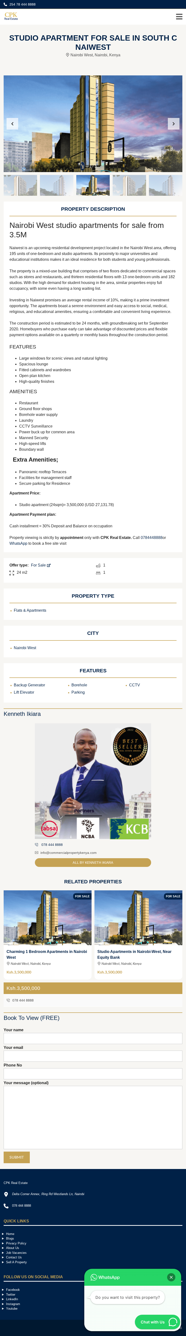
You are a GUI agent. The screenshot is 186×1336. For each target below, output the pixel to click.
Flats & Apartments (30, 610)
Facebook (13, 1290)
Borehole (79, 685)
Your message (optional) (26, 1083)
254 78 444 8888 (22, 4)
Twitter (10, 1294)
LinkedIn (12, 1299)
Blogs (10, 1238)
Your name (13, 1030)
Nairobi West (25, 648)
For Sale (39, 565)
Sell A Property (16, 1262)
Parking (78, 692)
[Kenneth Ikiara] (93, 781)
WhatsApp (18, 543)
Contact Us (14, 1257)
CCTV (134, 685)
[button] (173, 124)
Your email (13, 1048)
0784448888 (152, 538)
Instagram (13, 1304)
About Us (12, 1248)
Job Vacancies (16, 1253)
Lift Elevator (24, 692)
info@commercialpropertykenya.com (68, 853)
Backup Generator (29, 685)
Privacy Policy (16, 1243)
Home (10, 1234)
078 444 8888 (22, 1000)
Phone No (13, 1065)
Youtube (11, 1308)
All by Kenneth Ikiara (93, 862)
